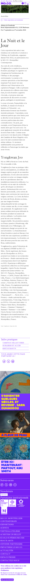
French (23, 3)
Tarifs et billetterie (13, 343)
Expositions (9, 1)
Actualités (6, 551)
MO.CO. (6, 3)
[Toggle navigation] (28, 4)
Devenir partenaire (11, 544)
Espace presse (8, 557)
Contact (5, 554)
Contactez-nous (9, 561)
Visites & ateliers (10, 531)
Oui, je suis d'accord (7, 579)
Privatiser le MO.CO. (11, 547)
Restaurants (9, 349)
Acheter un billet (10, 535)
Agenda (4, 528)
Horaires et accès (11, 346)
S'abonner (4, 494)
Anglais (25, 3)
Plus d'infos (4, 576)
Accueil (3, 1)
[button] (14, 9)
